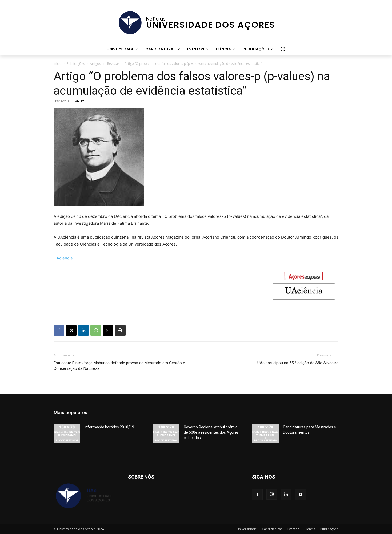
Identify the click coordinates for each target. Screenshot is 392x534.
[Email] (108, 330)
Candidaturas (272, 529)
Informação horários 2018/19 (109, 427)
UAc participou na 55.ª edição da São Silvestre (297, 362)
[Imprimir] (120, 330)
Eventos (293, 529)
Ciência (309, 529)
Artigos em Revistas (104, 63)
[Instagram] (271, 494)
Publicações (76, 63)
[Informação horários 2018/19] (67, 433)
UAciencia (63, 257)
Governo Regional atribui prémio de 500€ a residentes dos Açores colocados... (211, 432)
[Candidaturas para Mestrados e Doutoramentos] (265, 433)
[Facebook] (59, 330)
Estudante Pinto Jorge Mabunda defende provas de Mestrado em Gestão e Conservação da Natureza (119, 365)
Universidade (247, 529)
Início (58, 63)
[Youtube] (300, 494)
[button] (283, 49)
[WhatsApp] (95, 330)
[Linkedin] (83, 330)
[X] (71, 330)
